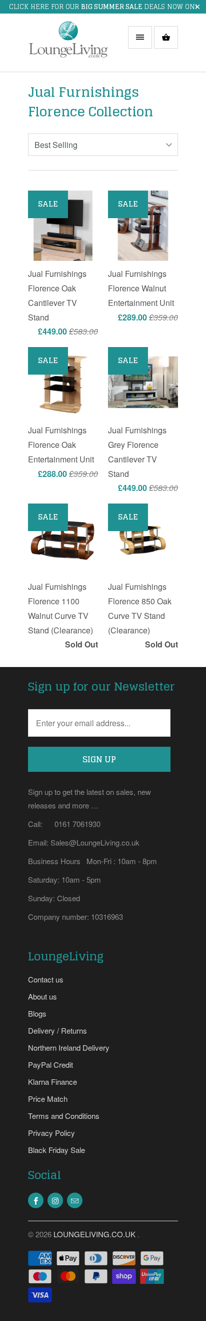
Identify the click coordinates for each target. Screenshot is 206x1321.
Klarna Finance (52, 1081)
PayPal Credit (50, 1064)
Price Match (48, 1098)
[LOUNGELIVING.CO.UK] (68, 46)
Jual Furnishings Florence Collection (90, 101)
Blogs (37, 1013)
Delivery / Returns (57, 1030)
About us (42, 996)
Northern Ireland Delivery (69, 1047)
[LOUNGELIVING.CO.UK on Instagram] (55, 1200)
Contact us (46, 979)
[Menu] (140, 37)
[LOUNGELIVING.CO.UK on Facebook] (36, 1200)
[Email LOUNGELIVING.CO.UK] (74, 1200)
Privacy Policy (51, 1132)
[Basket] (166, 37)
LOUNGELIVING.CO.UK (96, 1234)
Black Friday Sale (56, 1149)
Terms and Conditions (64, 1115)
